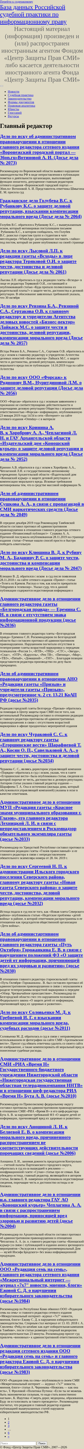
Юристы (13, 109)
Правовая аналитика (21, 105)
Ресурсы (13, 116)
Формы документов (21, 102)
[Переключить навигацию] (1, 86)
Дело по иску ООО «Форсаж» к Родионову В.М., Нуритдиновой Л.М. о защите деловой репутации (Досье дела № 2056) (41, 385)
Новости (13, 91)
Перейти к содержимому (16, 1)
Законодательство (19, 98)
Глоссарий (15, 112)
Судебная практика (20, 95)
